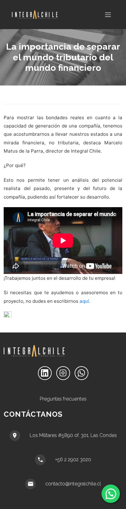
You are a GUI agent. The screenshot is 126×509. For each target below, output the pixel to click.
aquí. (85, 301)
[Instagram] (63, 373)
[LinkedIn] (45, 373)
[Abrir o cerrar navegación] (108, 15)
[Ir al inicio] (35, 14)
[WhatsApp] (81, 373)
